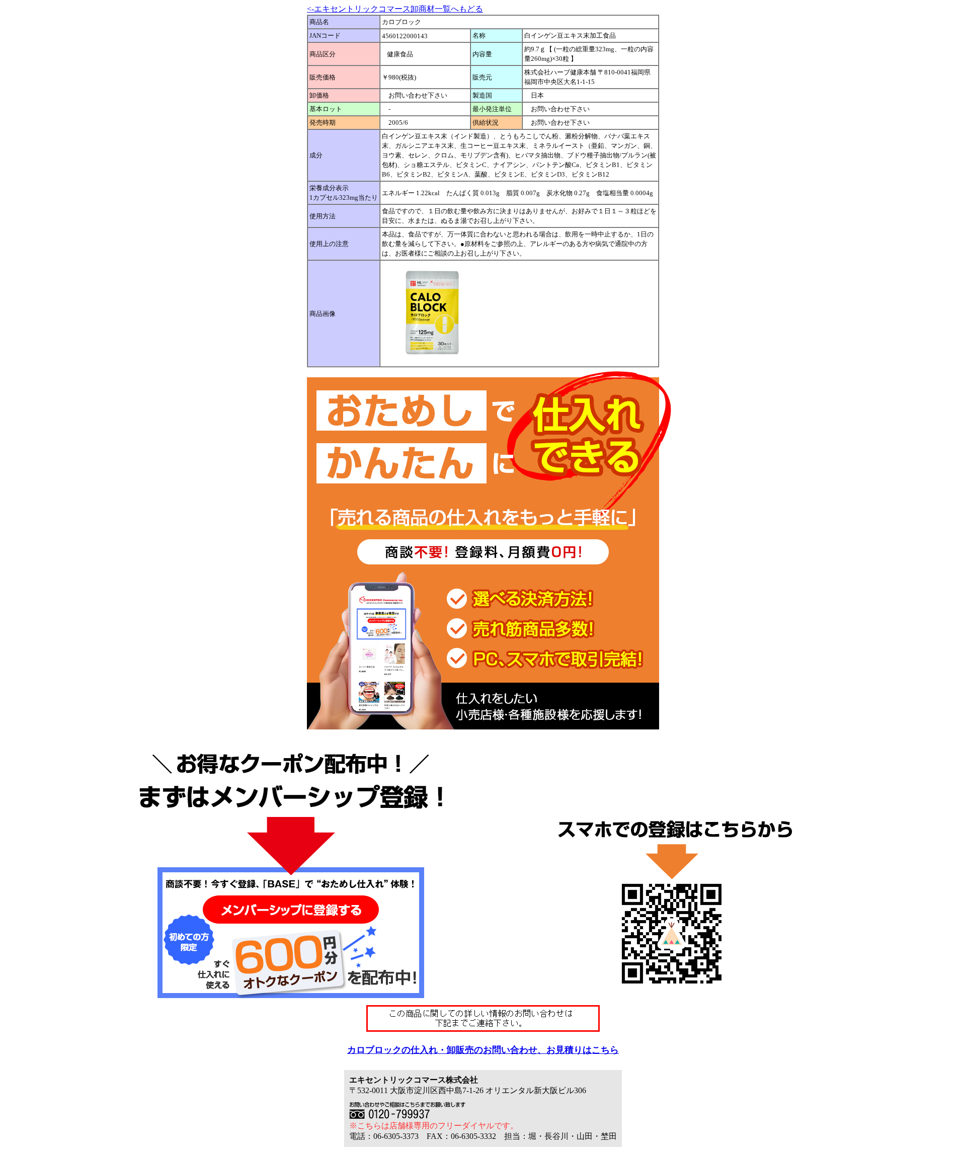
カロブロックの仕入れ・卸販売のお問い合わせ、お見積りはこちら (483, 1050)
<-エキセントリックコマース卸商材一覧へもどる (395, 9)
